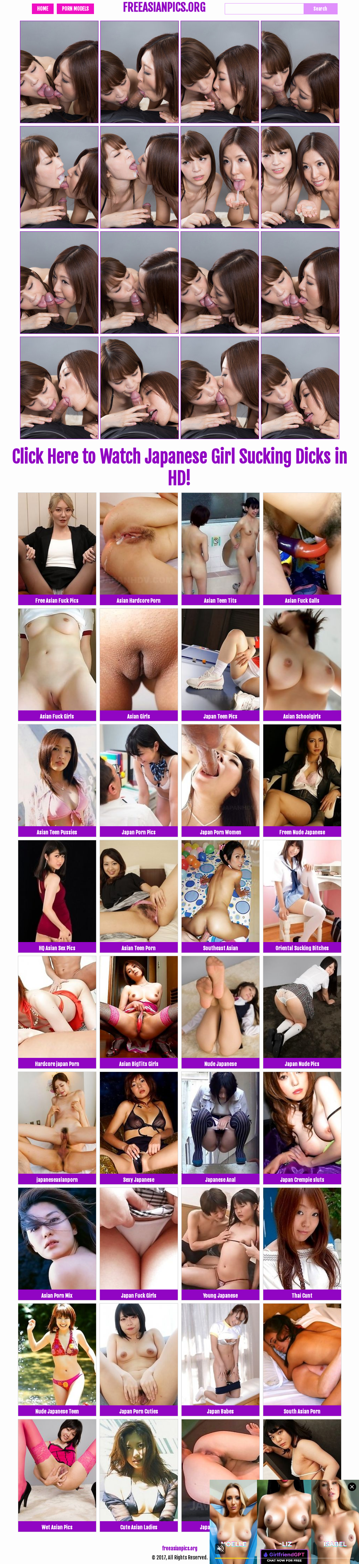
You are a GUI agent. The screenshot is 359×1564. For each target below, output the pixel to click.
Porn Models (75, 9)
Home (42, 9)
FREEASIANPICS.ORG (164, 8)
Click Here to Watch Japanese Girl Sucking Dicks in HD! (179, 467)
